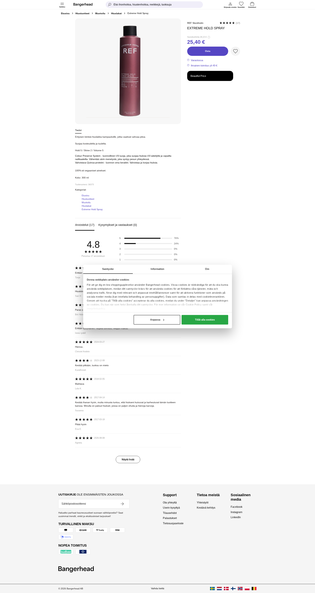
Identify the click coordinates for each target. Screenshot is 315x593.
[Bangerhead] (85, 4)
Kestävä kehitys (206, 507)
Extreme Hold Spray (92, 209)
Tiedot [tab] (78, 130)
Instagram (236, 512)
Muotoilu (100, 13)
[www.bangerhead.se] (212, 589)
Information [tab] (157, 269)
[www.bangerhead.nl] (219, 589)
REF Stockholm (195, 23)
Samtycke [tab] (108, 269)
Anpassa (155, 319)
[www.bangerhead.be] (254, 589)
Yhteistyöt (202, 502)
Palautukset (170, 518)
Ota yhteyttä (170, 502)
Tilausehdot (170, 513)
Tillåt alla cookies (205, 319)
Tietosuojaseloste (173, 523)
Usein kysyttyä (171, 507)
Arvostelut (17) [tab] (84, 225)
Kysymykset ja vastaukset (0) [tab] (117, 225)
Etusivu (65, 13)
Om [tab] (207, 269)
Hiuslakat (116, 13)
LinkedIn (236, 517)
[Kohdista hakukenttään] (109, 4)
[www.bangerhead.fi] (233, 589)
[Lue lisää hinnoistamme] (209, 37)
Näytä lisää (128, 459)
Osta (207, 51)
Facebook (236, 506)
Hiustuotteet (82, 13)
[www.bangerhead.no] (240, 589)
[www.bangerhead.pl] (247, 589)
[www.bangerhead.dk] (226, 589)
